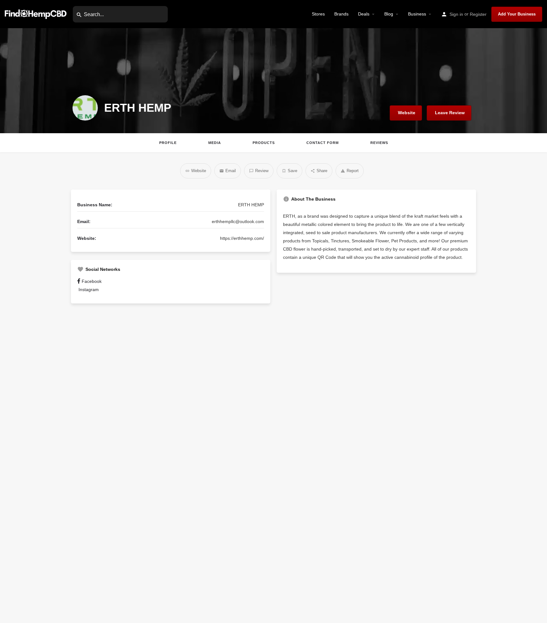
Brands (341, 13)
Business (417, 13)
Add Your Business (517, 14)
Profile (168, 143)
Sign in (456, 14)
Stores (318, 13)
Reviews (379, 143)
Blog (388, 13)
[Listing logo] (85, 108)
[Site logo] (36, 13)
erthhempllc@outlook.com (238, 221)
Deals (363, 13)
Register (478, 14)
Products (264, 143)
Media (214, 143)
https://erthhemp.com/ (242, 238)
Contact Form (322, 143)
